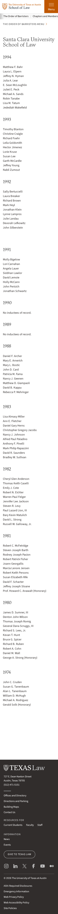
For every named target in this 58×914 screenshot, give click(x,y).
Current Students (13, 825)
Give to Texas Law (19, 854)
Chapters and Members (45, 16)
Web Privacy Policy (14, 897)
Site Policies (10, 908)
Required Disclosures (18, 886)
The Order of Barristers (16, 16)
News (7, 839)
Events (7, 845)
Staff (39, 825)
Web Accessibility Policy (16, 902)
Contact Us (9, 812)
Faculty (30, 825)
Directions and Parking (16, 801)
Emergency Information (16, 891)
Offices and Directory (15, 795)
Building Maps (11, 807)
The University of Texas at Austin (29, 878)
